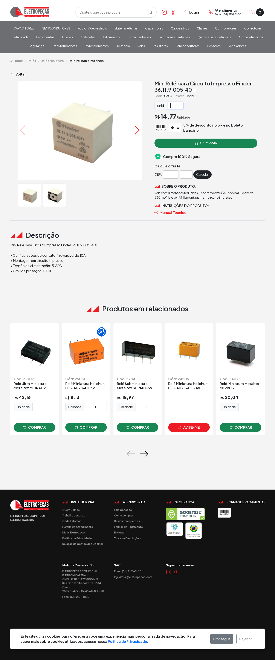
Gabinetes (88, 37)
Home (18, 61)
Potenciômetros (97, 46)
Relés (141, 46)
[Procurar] (150, 12)
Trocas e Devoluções (127, 538)
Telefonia (123, 46)
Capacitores (154, 28)
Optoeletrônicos (251, 37)
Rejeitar (245, 639)
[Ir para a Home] (40, 12)
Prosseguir (221, 639)
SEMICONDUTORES (56, 28)
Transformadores (64, 46)
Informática (111, 37)
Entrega (119, 532)
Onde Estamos (71, 521)
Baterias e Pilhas (126, 28)
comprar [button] (208, 143)
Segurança (36, 46)
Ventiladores (237, 46)
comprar (37, 427)
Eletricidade (20, 37)
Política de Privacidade (127, 641)
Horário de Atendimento (77, 527)
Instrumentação (139, 37)
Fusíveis (67, 37)
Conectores (253, 28)
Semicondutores (188, 46)
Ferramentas (45, 37)
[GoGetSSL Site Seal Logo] (185, 514)
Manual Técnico (173, 212)
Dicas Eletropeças (74, 532)
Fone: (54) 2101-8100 (76, 596)
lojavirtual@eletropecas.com (133, 577)
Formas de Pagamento (128, 527)
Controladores (226, 28)
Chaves (202, 28)
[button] (137, 130)
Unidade (23, 407)
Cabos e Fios (180, 28)
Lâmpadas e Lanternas (174, 37)
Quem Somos (71, 510)
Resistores (160, 46)
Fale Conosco (123, 510)
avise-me (191, 427)
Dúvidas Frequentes (127, 521)
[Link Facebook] (173, 12)
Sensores (214, 46)
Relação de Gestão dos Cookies (83, 544)
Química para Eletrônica (214, 37)
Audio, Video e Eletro (92, 28)
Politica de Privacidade (77, 538)
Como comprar (123, 515)
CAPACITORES (24, 28)
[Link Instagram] (164, 12)
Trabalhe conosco (73, 515)
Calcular (202, 174)
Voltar (20, 74)
